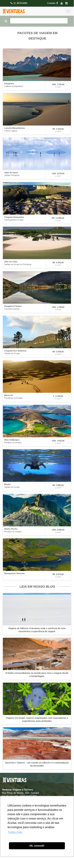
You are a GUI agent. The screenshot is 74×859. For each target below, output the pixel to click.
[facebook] (58, 3)
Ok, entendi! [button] (36, 845)
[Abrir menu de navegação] (68, 11)
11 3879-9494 (20, 3)
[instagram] (67, 3)
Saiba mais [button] (15, 832)
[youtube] (63, 3)
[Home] (14, 11)
